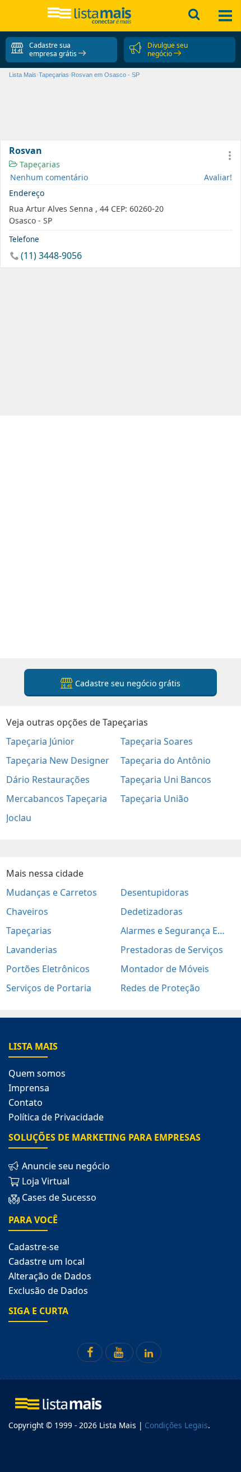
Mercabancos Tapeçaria (56, 798)
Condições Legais (176, 1425)
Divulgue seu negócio (167, 49)
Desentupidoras (155, 892)
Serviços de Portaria (48, 988)
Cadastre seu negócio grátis (126, 683)
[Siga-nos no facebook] (90, 1352)
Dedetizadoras (152, 911)
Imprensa (28, 1088)
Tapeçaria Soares (157, 741)
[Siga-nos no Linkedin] (148, 1352)
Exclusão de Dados (48, 1290)
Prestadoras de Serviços (172, 950)
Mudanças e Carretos (51, 892)
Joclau (18, 818)
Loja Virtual (44, 1181)
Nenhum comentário (49, 177)
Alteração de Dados (49, 1276)
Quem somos (37, 1073)
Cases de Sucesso (58, 1198)
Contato (25, 1102)
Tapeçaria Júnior (40, 741)
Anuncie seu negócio (65, 1166)
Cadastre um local (46, 1261)
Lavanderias (31, 950)
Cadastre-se (33, 1247)
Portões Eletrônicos (48, 969)
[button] (230, 155)
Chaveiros (27, 911)
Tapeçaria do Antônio (166, 760)
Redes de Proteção (160, 988)
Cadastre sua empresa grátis (53, 49)
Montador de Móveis (165, 969)
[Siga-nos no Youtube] (119, 1352)
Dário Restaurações (48, 779)
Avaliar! (218, 177)
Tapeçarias (38, 164)
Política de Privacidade (56, 1117)
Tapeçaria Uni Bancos (166, 779)
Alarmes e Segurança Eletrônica (174, 930)
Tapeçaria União (155, 798)
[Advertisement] (120, 536)
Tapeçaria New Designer (57, 760)
